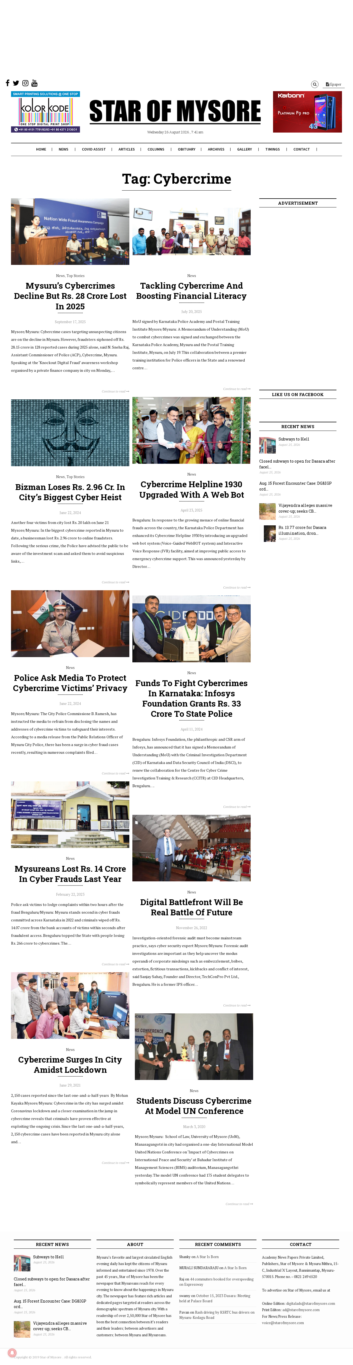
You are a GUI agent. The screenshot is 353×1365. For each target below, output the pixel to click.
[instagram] (25, 84)
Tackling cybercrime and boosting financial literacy (191, 290)
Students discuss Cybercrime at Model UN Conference (194, 1105)
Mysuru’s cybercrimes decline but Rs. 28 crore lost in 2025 (70, 295)
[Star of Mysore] (162, 118)
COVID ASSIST (94, 149)
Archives (216, 149)
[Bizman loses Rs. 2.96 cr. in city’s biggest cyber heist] (70, 464)
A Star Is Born (207, 1256)
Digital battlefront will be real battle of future (191, 907)
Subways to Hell (294, 439)
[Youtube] (34, 84)
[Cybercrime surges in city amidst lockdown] (70, 1037)
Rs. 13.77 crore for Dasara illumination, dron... (302, 530)
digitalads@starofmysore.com (310, 1303)
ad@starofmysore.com (301, 1309)
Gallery (244, 149)
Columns (156, 149)
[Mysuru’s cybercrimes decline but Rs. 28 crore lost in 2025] (70, 263)
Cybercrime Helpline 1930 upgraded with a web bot (191, 489)
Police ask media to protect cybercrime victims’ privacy (70, 682)
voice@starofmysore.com (283, 1322)
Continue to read (114, 391)
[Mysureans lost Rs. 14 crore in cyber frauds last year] (70, 846)
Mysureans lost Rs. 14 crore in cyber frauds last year (70, 873)
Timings (272, 149)
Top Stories (75, 275)
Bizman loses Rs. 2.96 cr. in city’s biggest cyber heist (70, 491)
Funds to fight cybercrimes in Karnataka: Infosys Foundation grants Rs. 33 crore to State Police (191, 698)
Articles (127, 149)
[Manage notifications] (12, 1352)
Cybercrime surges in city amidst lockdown (70, 1064)
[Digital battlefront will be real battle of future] (191, 880)
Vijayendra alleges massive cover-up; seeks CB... (305, 508)
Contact (301, 149)
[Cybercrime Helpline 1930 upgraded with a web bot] (191, 462)
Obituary (186, 149)
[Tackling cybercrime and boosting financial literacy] (191, 263)
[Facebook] (8, 84)
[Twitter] (16, 84)
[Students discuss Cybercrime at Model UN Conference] (194, 1078)
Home (41, 149)
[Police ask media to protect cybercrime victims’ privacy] (70, 655)
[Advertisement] (165, 38)
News (63, 149)
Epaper (335, 84)
